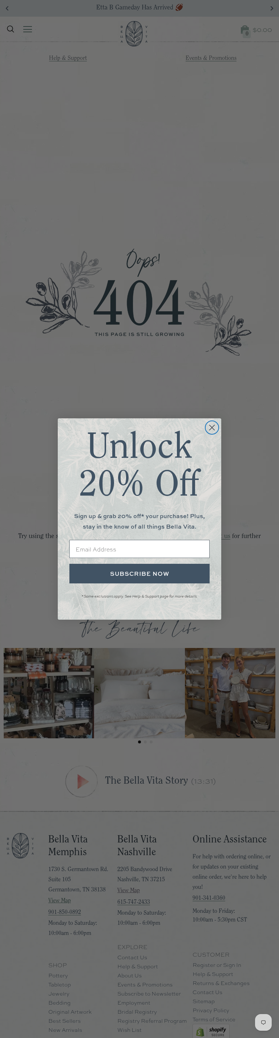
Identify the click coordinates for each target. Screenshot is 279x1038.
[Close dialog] (212, 427)
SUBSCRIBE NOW (139, 574)
